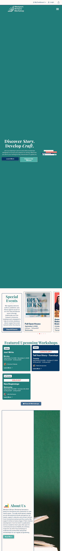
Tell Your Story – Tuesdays (45, 355)
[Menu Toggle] (57, 9)
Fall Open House (33, 324)
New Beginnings (11, 384)
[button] (37, 333)
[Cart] (59, 2)
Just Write (9, 352)
